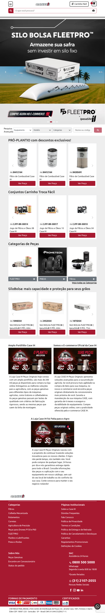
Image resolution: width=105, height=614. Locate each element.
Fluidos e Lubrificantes (18, 538)
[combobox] (23, 130)
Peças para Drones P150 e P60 (22, 529)
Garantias (65, 538)
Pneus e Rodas (15, 542)
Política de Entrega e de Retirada (76, 529)
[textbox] (23, 130)
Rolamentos (14, 517)
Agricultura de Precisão (19, 525)
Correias (12, 521)
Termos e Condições (70, 525)
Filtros (72, 279)
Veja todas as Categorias (84, 283)
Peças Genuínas (15, 557)
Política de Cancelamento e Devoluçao (79, 534)
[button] (48, 121)
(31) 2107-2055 (84, 580)
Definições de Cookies (71, 546)
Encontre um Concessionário (21, 561)
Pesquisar (98, 132)
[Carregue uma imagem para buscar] (93, 10)
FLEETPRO (15, 279)
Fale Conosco (67, 517)
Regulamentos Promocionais (74, 542)
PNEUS (43, 279)
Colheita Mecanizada (18, 513)
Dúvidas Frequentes (70, 513)
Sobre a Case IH (68, 509)
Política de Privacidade (71, 521)
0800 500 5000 (83, 562)
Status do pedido (16, 565)
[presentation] (5, 71)
